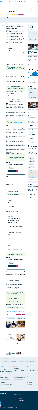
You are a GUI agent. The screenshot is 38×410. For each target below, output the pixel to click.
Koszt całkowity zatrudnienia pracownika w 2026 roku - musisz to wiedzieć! (20, 330)
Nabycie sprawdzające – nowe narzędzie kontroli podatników (13, 349)
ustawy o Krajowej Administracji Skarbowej (15, 30)
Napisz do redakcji (21, 400)
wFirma (13, 395)
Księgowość (6, 4)
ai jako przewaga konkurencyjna (13, 361)
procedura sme (20, 362)
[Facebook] (0, 401)
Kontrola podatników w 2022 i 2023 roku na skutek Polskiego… (23, 353)
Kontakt (20, 394)
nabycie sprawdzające (9, 14)
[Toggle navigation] (37, 1)
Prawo (16, 4)
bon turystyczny (4, 363)
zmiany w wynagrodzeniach (25, 362)
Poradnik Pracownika (15, 394)
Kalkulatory (32, 158)
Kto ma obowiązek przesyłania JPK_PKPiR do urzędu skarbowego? (33, 153)
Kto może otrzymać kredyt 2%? (30, 384)
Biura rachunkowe (25, 4)
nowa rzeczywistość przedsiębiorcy (33, 361)
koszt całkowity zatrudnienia (20, 360)
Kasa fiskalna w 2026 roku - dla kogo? (5, 369)
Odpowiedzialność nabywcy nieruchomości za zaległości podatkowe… (33, 150)
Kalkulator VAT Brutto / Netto (33, 88)
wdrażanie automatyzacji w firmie (25, 361)
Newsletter (21, 398)
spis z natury (10, 360)
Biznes (1, 4)
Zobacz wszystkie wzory (31, 142)
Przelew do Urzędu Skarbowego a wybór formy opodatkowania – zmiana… (33, 148)
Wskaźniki (31, 164)
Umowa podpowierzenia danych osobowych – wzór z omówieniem (33, 138)
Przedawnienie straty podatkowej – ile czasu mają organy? (32, 52)
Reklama (15, 1)
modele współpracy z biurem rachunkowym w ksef (6, 362)
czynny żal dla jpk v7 (14, 360)
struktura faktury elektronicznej (15, 362)
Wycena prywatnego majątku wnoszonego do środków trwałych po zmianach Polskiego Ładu (33, 115)
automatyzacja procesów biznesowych (5, 361)
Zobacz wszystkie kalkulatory (31, 99)
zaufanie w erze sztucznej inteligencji (27, 360)
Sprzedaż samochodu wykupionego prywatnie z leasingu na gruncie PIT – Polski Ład (33, 122)
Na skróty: (8, 17)
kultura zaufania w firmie (19, 361)
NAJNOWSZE (29, 50)
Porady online (32, 167)
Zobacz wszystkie (30, 66)
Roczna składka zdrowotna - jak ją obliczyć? (5, 373)
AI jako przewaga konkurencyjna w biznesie (18, 379)
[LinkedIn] (0, 404)
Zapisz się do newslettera (21, 14)
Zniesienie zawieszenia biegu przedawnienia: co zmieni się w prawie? (33, 152)
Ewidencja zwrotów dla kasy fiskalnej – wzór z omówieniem (15, 122)
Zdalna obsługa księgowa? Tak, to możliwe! (31, 378)
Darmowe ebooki (20, 1)
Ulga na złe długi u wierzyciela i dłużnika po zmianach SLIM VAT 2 (33, 80)
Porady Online (10, 1)
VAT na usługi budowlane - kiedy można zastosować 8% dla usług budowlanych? (20, 343)
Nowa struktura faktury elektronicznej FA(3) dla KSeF (32, 370)
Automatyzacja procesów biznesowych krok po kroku (19, 377)
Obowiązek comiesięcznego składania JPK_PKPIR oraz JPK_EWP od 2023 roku (15, 311)
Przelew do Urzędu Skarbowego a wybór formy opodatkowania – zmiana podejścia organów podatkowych (32, 57)
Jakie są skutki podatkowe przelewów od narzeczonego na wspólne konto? (34, 78)
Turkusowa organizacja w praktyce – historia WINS (19, 375)
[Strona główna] (0, 6)
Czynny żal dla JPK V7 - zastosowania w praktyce (19, 370)
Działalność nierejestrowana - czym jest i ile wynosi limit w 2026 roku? (33, 83)
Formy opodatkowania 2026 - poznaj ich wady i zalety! (6, 384)
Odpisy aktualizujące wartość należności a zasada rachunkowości (33, 155)
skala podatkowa (6, 360)
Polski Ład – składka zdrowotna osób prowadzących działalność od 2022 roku (33, 110)
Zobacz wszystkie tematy (9, 363)
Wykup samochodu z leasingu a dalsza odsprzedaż (6, 371)
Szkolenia (25, 1)
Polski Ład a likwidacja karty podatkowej (32, 117)
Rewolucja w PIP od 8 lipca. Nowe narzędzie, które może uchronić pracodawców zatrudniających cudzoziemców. (33, 187)
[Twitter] (0, 403)
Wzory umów (32, 161)
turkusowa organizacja (34, 360)
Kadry (19, 4)
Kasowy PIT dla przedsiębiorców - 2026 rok (5, 377)
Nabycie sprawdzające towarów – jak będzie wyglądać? (13, 20)
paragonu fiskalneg (11, 78)
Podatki (11, 4)
